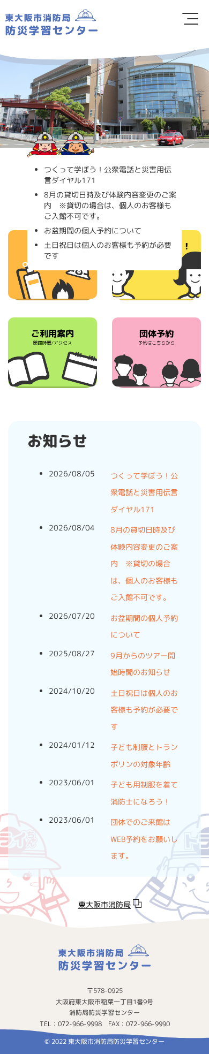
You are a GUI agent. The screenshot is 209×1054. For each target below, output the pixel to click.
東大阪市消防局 (104, 904)
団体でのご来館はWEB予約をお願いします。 (144, 839)
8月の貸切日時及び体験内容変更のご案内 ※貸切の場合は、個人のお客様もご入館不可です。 (144, 563)
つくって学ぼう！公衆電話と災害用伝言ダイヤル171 (144, 492)
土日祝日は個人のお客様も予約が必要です (144, 710)
